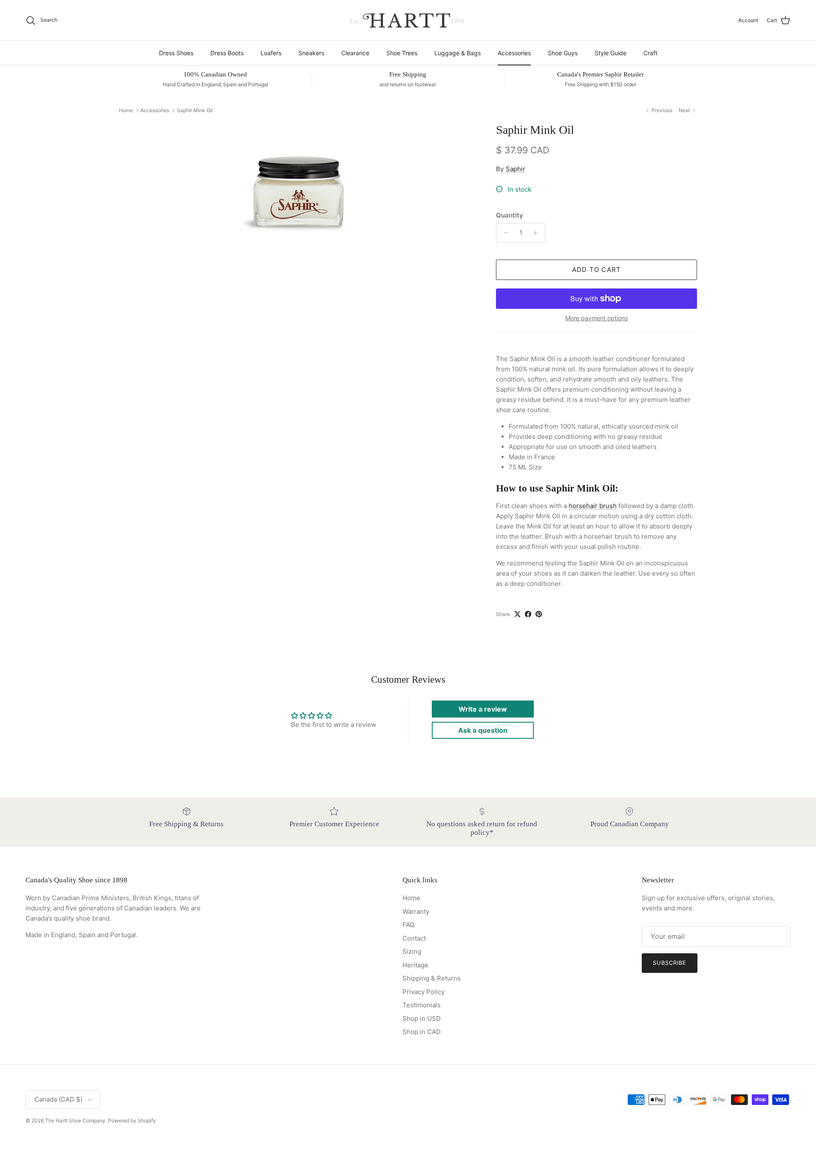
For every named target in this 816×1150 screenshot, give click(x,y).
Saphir (515, 169)
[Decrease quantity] (503, 232)
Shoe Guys (563, 53)
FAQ (408, 925)
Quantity (509, 215)
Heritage (415, 965)
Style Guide (610, 53)
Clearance (355, 53)
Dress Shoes (176, 53)
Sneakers (311, 53)
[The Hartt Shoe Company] (408, 20)
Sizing (411, 951)
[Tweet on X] (517, 614)
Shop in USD (421, 1018)
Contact (414, 938)
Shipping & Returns (431, 978)
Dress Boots (227, 53)
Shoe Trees (401, 53)
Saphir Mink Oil (195, 110)
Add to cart (596, 270)
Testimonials (421, 1005)
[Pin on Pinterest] (539, 614)
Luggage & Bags (457, 53)
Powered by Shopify (132, 1120)
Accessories (514, 53)
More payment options (596, 318)
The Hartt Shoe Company (75, 1120)
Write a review (483, 709)
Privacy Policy (423, 992)
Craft (650, 53)
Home (126, 110)
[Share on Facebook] (528, 614)
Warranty (415, 911)
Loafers (271, 53)
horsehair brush (593, 506)
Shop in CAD (421, 1032)
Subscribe (669, 962)
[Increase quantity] (537, 232)
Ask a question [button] (482, 730)
